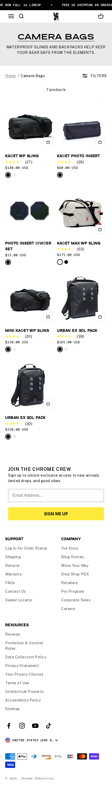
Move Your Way (74, 565)
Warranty (13, 574)
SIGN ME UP (56, 514)
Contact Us (15, 591)
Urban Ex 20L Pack (25, 417)
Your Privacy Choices (24, 674)
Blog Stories (72, 557)
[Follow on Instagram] (22, 725)
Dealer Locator (19, 600)
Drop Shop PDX (75, 574)
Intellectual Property (24, 691)
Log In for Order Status (26, 548)
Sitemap (12, 709)
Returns (12, 565)
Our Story (69, 548)
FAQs (10, 583)
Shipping (13, 557)
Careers (68, 609)
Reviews (12, 634)
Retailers (69, 583)
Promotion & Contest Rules (24, 646)
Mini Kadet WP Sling (27, 330)
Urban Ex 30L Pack (77, 330)
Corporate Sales (76, 600)
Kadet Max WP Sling (79, 243)
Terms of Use (17, 683)
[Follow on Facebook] (8, 725)
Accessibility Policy (23, 700)
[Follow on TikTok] (48, 725)
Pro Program (72, 591)
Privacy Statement (22, 666)
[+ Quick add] (48, 142)
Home (10, 76)
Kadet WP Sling (22, 155)
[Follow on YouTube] (35, 725)
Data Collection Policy (25, 657)
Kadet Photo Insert (78, 155)
